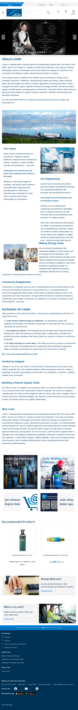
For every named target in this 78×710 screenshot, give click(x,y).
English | (63, 4)
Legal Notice (22, 684)
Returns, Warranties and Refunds (15, 644)
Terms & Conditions (45, 684)
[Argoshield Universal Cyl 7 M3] (22, 539)
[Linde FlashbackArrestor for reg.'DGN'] (56, 539)
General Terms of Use (9, 684)
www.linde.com (8, 103)
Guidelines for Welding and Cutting (13, 662)
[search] (37, 12)
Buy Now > (9, 465)
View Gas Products (11, 647)
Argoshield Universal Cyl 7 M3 (22, 555)
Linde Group (6, 671)
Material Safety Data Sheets (11, 656)
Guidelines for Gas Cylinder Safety (13, 659)
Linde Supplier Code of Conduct (63, 684)
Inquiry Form (42, 4)
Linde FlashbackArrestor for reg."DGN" (55, 555)
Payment (7, 637)
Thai (67, 4)
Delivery (7, 640)
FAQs (51, 4)
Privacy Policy (32, 684)
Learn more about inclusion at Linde (20, 354)
